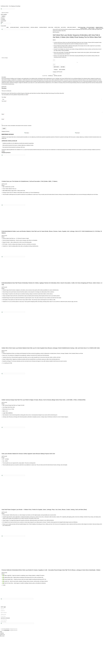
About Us (3, 608)
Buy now (62, 66)
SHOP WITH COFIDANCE (5, 618)
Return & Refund (4, 612)
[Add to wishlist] (3, 197)
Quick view (3, 203)
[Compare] (3, 179)
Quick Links (3, 606)
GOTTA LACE (58, 29)
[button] (3, 200)
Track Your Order (4, 4)
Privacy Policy (3, 616)
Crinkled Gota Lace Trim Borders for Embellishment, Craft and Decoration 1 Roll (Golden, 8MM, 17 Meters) (29, 181)
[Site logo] (7, 9)
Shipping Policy (3, 614)
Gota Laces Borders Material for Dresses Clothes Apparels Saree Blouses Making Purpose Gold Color (28, 453)
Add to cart (56, 66)
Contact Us (3, 610)
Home (54, 29)
